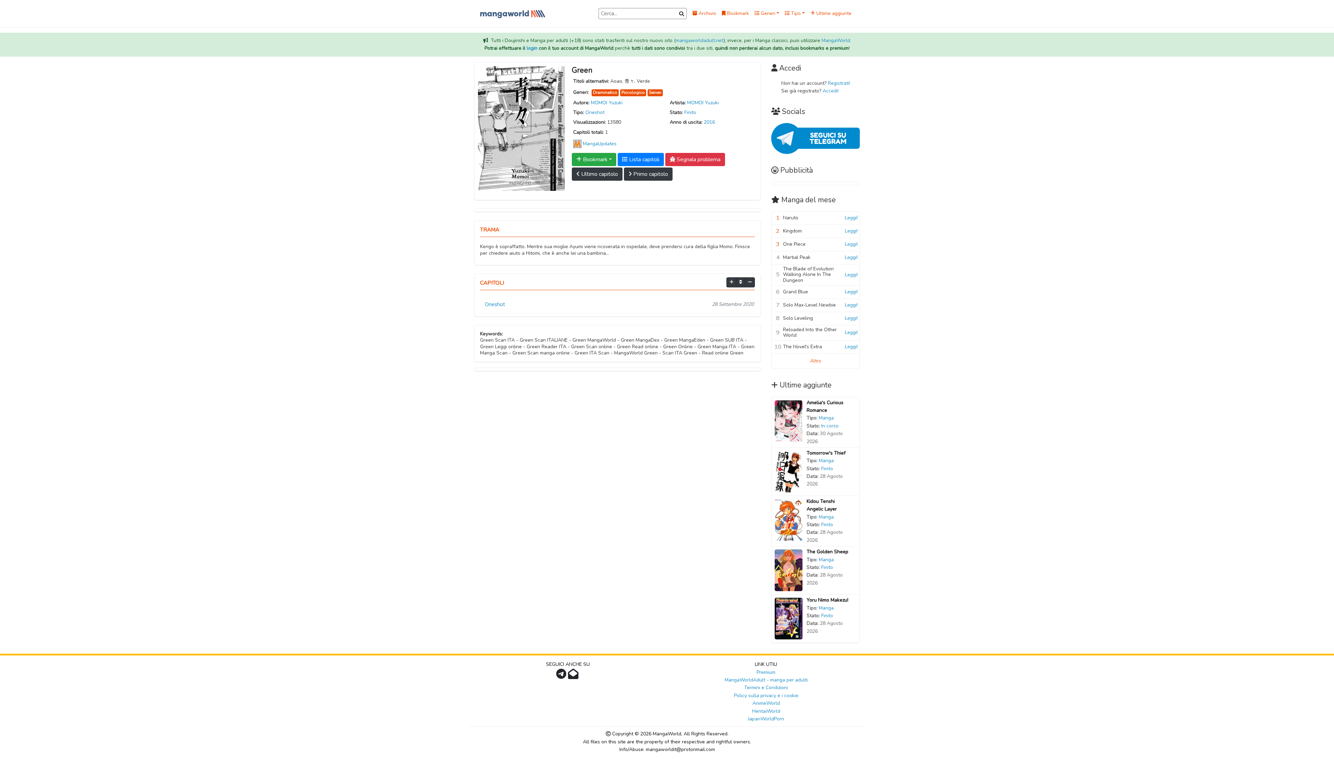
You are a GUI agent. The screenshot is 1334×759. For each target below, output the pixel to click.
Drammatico (605, 92)
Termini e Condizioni (766, 687)
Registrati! (839, 83)
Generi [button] (767, 13)
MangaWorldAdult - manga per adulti (766, 680)
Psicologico (633, 92)
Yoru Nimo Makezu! (827, 600)
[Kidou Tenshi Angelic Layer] (788, 519)
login (532, 48)
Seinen (655, 92)
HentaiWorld (766, 711)
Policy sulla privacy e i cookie (766, 695)
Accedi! (831, 91)
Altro (815, 361)
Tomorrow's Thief (826, 453)
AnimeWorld (766, 703)
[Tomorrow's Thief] (788, 471)
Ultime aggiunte (833, 13)
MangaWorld (836, 40)
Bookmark (737, 13)
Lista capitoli (643, 159)
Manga (826, 418)
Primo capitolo (650, 174)
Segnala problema (697, 159)
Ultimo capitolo (599, 174)
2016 (709, 122)
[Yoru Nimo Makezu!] (788, 618)
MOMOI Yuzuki (607, 102)
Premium (766, 672)
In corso (830, 426)
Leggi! (851, 217)
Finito (690, 112)
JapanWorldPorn (766, 719)
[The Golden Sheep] (788, 570)
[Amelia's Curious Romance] (788, 420)
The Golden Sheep (827, 551)
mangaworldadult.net (700, 40)
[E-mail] (574, 676)
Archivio (706, 13)
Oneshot (594, 112)
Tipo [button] (795, 13)
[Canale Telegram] (562, 676)
